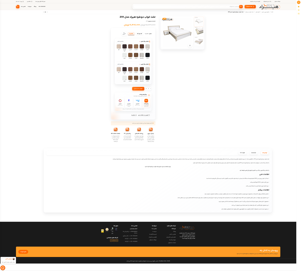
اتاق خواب (257, 12)
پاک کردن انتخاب (120, 41)
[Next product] (43, 12)
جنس (150, 34)
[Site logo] (269, 6)
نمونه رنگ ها (172, 240)
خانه (272, 12)
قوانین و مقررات (153, 237)
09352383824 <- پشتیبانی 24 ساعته (130, 232)
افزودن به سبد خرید (138, 88)
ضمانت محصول (172, 243)
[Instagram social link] (117, 240)
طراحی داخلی (172, 234)
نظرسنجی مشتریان (171, 237)
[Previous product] (47, 12)
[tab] (265, 153)
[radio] (139, 33)
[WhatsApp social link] (111, 240)
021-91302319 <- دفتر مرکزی (130, 236)
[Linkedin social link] (114, 240)
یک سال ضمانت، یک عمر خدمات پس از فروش (246, 205)
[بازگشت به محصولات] (45, 12)
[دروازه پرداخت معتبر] (102, 231)
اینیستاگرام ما (153, 234)
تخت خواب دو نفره (249, 12)
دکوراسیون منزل (265, 12)
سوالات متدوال (153, 240)
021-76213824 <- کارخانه (131, 239)
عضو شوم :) (23, 252)
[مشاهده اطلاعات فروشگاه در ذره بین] (111, 231)
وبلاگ (174, 231)
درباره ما (155, 231)
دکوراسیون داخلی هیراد (239, 209)
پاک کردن (124, 33)
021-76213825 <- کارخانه (131, 241)
